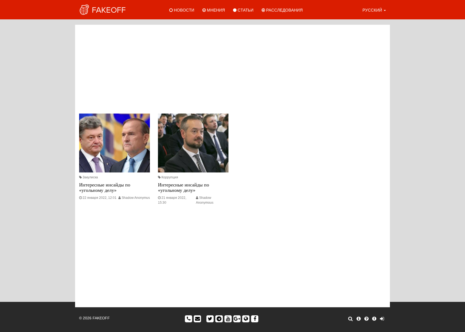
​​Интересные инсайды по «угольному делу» (183, 187)
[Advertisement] (232, 67)
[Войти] (382, 318)
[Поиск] (350, 318)
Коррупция (169, 177)
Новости (183, 10)
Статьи (245, 10)
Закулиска (90, 177)
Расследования (284, 10)
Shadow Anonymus (136, 198)
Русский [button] (372, 10)
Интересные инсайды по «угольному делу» (104, 187)
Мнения (215, 10)
